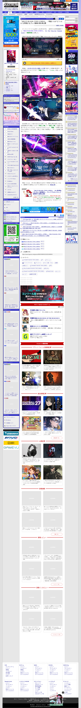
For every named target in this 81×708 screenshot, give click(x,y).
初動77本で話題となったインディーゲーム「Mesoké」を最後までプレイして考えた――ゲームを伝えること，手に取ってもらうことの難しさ (11, 359)
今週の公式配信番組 (11, 139)
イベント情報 (67, 684)
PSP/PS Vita (66, 665)
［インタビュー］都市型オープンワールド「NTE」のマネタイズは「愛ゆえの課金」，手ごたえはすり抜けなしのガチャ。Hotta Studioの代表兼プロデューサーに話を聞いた (72, 118)
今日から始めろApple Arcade (13, 165)
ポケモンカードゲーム (72, 186)
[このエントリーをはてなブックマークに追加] (62, 19)
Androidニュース (39, 684)
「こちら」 (47, 700)
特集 (7, 87)
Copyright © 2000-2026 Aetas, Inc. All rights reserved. (40, 706)
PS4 (49, 31)
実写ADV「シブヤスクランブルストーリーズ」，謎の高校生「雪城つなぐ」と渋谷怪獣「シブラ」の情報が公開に (52, 413)
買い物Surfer (10, 181)
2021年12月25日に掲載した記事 (36, 68)
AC (55, 12)
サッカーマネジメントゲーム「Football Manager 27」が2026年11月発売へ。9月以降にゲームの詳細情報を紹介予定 (31, 413)
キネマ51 (9, 189)
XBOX (14, 12)
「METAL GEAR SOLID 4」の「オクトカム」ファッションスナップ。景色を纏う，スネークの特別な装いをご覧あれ (11, 272)
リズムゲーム (67, 690)
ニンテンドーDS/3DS (24, 681)
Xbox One (53, 31)
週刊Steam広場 (10, 154)
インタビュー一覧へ (57, 634)
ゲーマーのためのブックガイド (13, 162)
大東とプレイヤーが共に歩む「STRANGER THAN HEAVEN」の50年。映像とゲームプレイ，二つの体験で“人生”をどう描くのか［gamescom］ (11, 378)
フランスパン (9, 71)
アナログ (60, 12)
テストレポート (53, 684)
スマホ (31, 12)
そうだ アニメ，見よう (12, 159)
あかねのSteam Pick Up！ (12, 194)
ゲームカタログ (49, 14)
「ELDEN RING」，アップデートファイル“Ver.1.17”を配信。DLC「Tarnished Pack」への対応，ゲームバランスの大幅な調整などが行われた (72, 175)
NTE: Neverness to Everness (72, 199)
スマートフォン (37, 681)
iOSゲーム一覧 (38, 692)
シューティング (68, 689)
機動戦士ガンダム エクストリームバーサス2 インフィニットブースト (72, 216)
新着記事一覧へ (57, 437)
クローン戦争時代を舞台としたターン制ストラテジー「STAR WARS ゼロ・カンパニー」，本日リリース (31, 388)
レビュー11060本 (7, 9)
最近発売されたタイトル (39, 14)
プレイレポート (12, 14)
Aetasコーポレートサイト (11, 425)
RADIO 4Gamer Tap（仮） (13, 156)
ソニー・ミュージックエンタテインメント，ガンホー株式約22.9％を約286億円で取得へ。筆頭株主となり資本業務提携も (31, 433)
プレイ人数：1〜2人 (48, 262)
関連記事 (52, 184)
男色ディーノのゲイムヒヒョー (13, 144)
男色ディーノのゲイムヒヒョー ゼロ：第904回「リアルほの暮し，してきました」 (31, 529)
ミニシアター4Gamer (12, 178)
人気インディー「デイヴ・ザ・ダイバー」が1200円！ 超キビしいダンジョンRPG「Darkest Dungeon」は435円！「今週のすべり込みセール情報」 (31, 508)
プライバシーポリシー (10, 417)
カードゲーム (67, 687)
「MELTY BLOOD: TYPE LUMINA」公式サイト (43, 63)
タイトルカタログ (24, 674)
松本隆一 (33, 274)
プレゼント (8, 204)
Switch (26, 12)
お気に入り (63, 0)
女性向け (37, 12)
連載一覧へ (16, 197)
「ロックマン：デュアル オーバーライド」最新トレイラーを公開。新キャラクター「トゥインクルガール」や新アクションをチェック (72, 169)
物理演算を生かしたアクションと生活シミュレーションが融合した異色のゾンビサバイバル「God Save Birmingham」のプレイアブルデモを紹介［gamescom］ (52, 367)
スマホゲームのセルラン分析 (13, 148)
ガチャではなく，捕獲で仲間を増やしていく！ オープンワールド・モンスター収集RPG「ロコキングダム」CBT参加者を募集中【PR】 (31, 482)
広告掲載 (49, 704)
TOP (5, 12)
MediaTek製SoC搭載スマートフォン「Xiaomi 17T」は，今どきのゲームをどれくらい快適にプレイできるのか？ (31, 578)
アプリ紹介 (37, 689)
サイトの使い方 (19, 0)
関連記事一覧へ (61, 217)
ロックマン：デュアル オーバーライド (72, 228)
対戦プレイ (25, 265)
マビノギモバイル (71, 211)
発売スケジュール (24, 672)
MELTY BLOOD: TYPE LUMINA (11, 64)
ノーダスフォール (71, 190)
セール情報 (37, 687)
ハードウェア (49, 12)
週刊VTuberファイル (12, 141)
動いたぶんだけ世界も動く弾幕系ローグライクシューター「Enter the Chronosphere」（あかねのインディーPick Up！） (52, 508)
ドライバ (8, 210)
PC (10, 12)
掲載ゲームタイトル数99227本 (11, 8)
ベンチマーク (53, 690)
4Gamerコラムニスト (12, 173)
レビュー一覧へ (57, 584)
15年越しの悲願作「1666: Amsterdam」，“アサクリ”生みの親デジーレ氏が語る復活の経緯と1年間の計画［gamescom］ (52, 628)
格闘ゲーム (66, 686)
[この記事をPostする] (54, 19)
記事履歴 (68, 0)
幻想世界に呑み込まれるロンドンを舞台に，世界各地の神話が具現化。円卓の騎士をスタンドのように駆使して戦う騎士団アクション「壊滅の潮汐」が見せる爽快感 (52, 579)
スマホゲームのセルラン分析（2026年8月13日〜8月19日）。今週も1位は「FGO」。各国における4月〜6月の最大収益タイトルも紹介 (53, 529)
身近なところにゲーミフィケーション (13, 187)
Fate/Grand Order (71, 203)
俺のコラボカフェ (11, 167)
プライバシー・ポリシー (41, 704)
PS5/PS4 (20, 12)
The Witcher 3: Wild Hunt (72, 207)
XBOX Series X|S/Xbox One (11, 216)
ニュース (8, 85)
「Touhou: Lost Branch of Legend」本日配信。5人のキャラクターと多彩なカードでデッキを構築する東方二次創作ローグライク (72, 137)
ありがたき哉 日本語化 (12, 183)
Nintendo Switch (9, 221)
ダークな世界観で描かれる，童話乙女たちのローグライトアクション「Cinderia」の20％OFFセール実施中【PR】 (52, 460)
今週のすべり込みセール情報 (13, 151)
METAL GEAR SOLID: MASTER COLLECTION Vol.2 (72, 223)
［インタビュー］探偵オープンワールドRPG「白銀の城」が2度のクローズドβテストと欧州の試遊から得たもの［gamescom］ (11, 394)
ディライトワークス (10, 69)
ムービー (31, 14)
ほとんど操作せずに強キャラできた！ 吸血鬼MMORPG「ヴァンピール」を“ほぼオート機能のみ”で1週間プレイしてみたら (11, 325)
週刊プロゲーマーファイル (13, 136)
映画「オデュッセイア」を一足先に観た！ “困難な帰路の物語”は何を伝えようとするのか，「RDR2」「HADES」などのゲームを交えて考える (11, 289)
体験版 (25, 14)
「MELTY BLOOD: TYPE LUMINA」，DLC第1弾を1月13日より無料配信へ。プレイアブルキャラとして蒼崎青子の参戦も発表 (47, 192)
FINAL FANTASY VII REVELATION (72, 194)
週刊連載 (8, 672)
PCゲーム (8, 214)
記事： (14, 107)
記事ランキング (9, 676)
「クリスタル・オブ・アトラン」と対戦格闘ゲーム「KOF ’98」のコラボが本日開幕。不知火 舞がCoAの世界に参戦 (72, 163)
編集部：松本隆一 (60, 25)
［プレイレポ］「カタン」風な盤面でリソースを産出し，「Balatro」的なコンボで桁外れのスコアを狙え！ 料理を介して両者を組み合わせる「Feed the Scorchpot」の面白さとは (53, 557)
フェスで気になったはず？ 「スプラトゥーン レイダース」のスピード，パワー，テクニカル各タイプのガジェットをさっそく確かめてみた (11, 342)
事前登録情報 (38, 686)
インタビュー (19, 14)
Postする (57, 18)
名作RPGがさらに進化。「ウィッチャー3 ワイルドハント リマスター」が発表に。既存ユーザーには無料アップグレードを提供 (72, 150)
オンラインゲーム (10, 666)
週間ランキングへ (74, 178)
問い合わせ (26, 0)
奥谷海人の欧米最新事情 (12, 128)
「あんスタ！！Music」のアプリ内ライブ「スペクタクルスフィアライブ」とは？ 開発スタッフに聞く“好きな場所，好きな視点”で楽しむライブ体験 (11, 411)
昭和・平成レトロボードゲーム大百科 (13, 171)
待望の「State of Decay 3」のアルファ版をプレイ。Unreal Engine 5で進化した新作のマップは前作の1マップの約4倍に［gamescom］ (52, 388)
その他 (65, 692)
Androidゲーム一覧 (39, 693)
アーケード (65, 681)
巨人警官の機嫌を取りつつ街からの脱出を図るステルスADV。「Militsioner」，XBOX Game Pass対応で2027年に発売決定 (31, 366)
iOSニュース (38, 683)
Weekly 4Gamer (10, 131)
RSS (4, 0)
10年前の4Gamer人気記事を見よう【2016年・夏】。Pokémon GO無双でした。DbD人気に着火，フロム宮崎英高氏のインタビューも (11, 306)
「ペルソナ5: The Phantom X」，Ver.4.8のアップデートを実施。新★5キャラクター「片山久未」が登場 (52, 433)
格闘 (57, 262)
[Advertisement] (42, 651)
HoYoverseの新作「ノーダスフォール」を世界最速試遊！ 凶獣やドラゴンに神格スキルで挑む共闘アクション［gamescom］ (72, 131)
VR (42, 12)
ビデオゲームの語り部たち (13, 176)
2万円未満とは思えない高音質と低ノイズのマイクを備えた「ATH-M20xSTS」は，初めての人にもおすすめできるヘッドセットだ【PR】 (31, 461)
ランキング (75, 0)
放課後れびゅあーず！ (12, 192)
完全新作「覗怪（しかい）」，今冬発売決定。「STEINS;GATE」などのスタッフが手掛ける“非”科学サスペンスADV (72, 143)
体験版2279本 (15, 9)
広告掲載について (9, 422)
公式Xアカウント (10, 0)
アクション (48, 260)
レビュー (5, 14)
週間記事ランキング (10, 201)
